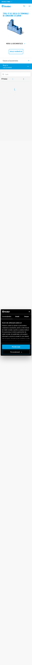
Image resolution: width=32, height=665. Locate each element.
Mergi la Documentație (14, 44)
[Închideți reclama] (29, 311)
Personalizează (15, 352)
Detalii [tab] (17, 316)
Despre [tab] (26, 316)
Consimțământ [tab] (6, 316)
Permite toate (16, 347)
